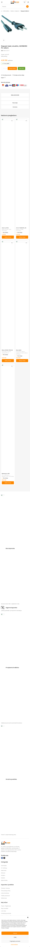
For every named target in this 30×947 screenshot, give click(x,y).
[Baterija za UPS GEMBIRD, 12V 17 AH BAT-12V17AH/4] (8, 418)
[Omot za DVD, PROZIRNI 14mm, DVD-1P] (8, 173)
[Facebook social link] (5, 78)
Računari (3, 873)
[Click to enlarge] (3, 40)
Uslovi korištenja (14, 944)
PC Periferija (4, 868)
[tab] (15, 95)
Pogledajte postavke (15, 941)
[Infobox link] (8, 548)
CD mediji (21, 229)
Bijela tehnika (4, 880)
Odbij (15, 937)
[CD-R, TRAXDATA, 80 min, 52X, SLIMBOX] (22, 173)
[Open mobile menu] (1, 2)
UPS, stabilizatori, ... (6, 475)
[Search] (27, 6)
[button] (28, 917)
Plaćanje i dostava (5, 888)
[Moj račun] (28, 2)
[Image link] (6, 842)
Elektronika (3, 870)
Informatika (6, 11)
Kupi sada (21, 68)
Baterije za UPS (5, 476)
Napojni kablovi (25, 11)
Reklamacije (4, 898)
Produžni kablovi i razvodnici (22, 353)
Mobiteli (3, 878)
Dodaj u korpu (12, 68)
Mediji (3, 229)
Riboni (7, 353)
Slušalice (3, 875)
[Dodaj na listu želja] (12, 120)
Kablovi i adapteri (14, 11)
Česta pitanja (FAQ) (5, 890)
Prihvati (15, 933)
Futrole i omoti (8, 229)
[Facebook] (2, 858)
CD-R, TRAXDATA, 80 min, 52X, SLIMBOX (21, 228)
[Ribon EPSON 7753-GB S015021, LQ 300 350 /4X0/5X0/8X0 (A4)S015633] (8, 295)
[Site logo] (15, 2)
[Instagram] (4, 858)
